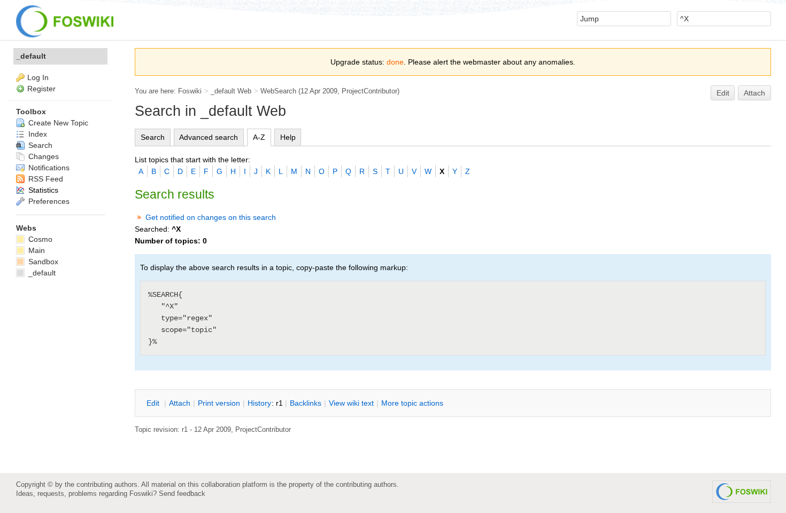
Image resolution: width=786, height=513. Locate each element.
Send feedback (182, 494)
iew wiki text (351, 403)
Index (36, 134)
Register (41, 88)
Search (153, 137)
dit (154, 403)
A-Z (259, 137)
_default (31, 56)
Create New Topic (57, 123)
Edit (722, 93)
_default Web (231, 91)
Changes (42, 156)
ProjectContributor (369, 91)
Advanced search (208, 137)
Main (35, 250)
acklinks (305, 403)
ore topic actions (412, 403)
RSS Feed (44, 179)
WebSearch (278, 91)
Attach (754, 93)
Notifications (48, 167)
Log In (38, 77)
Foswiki (190, 91)
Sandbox (42, 261)
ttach (179, 403)
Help (288, 137)
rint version (219, 403)
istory (259, 403)
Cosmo (39, 239)
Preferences (48, 201)
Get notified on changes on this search (210, 217)
